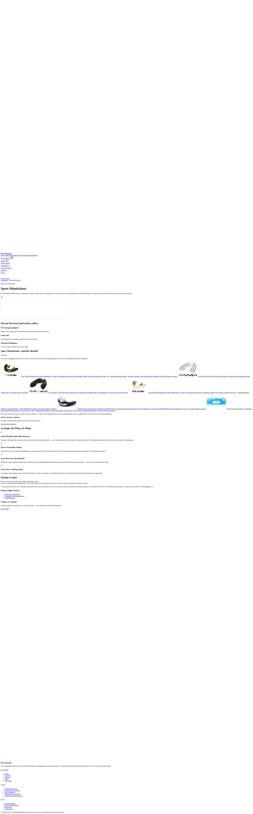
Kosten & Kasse (23, 255)
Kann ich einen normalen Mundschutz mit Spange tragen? (20, 481)
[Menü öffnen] (12, 257)
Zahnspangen (13, 255)
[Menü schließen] (7, 260)
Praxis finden (5, 509)
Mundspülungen (10, 498)
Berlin (7, 774)
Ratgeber (31, 255)
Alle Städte (8, 781)
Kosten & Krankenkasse (12, 790)
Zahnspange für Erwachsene (14, 796)
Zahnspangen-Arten (11, 789)
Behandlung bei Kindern (12, 794)
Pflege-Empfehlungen (11, 805)
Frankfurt (8, 776)
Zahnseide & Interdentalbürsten (14, 496)
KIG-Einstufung (10, 792)
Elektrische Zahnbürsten (12, 494)
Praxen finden (5, 255)
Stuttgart (7, 777)
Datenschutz (8, 809)
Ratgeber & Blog (10, 803)
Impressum (8, 807)
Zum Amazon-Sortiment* (9, 424)
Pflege (36, 255)
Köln (6, 779)
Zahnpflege (4, 280)
